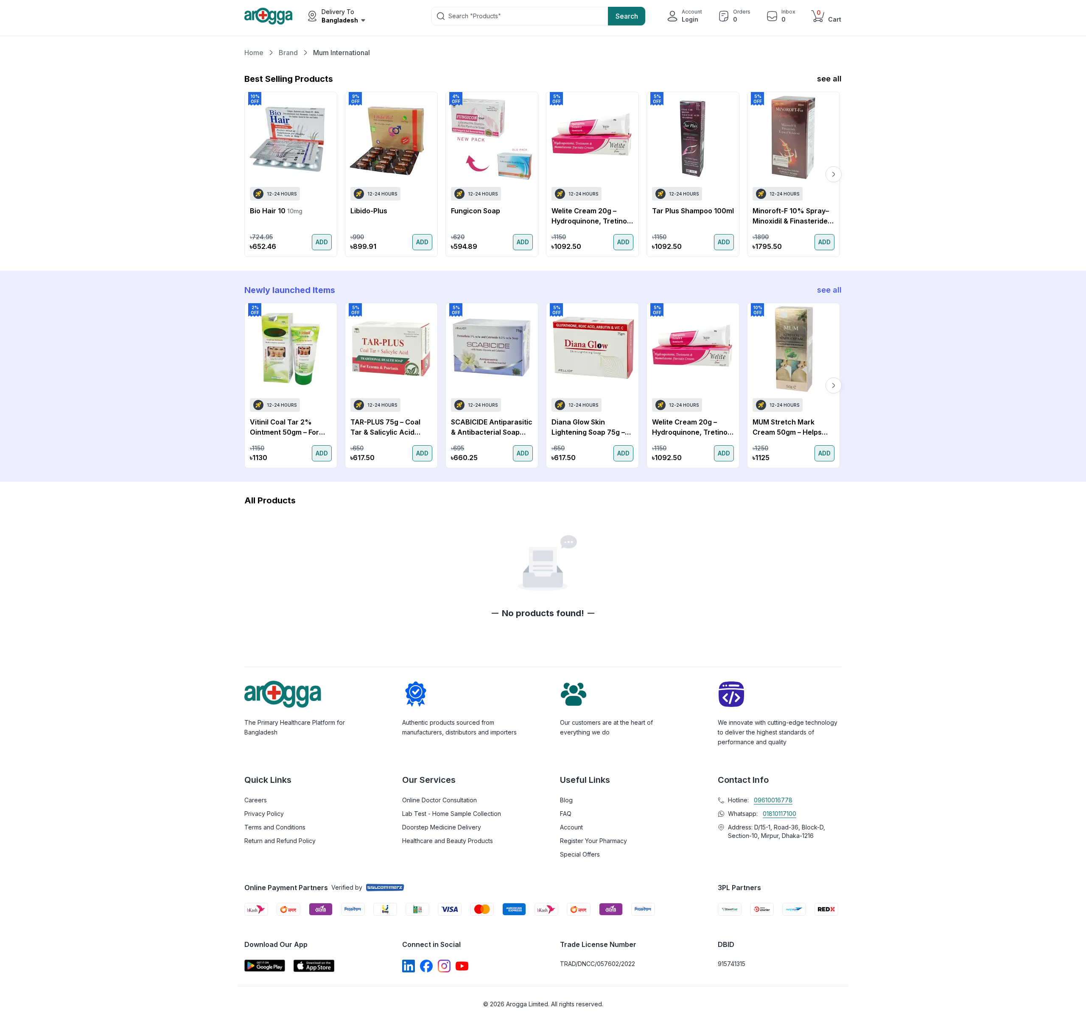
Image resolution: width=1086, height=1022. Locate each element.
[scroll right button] (834, 174)
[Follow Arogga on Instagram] (444, 966)
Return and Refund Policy (280, 840)
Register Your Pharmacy (593, 840)
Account (571, 827)
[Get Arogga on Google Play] (264, 966)
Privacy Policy (264, 813)
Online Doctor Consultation (439, 800)
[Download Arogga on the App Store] (314, 966)
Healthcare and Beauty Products (447, 840)
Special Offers (580, 854)
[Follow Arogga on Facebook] (426, 966)
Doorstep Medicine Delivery (441, 827)
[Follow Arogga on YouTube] (462, 966)
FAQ (565, 813)
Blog (566, 800)
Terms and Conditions (274, 827)
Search (627, 16)
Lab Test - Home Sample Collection (451, 813)
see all (829, 78)
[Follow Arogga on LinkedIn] (408, 966)
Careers (255, 800)
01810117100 (779, 813)
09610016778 (773, 800)
